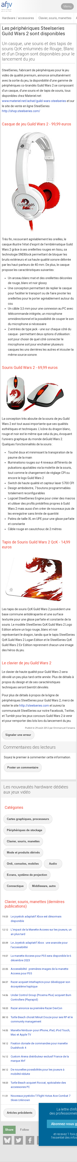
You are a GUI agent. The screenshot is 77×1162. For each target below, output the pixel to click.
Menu (67, 6)
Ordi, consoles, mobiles (23, 863)
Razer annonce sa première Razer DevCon (32, 1008)
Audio (53, 863)
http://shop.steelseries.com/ (21, 111)
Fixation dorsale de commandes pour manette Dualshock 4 (35, 1045)
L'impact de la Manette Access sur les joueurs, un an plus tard (37, 932)
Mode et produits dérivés (23, 852)
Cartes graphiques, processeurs (28, 819)
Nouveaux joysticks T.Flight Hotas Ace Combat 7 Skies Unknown (36, 1098)
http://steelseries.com (34, 705)
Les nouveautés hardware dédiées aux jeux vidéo (35, 789)
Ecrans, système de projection (27, 874)
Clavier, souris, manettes (23, 841)
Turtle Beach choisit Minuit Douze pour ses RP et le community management (37, 1019)
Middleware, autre (44, 886)
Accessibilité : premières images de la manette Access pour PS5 (35, 971)
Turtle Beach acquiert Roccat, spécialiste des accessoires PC (34, 1085)
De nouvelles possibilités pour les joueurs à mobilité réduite (33, 1072)
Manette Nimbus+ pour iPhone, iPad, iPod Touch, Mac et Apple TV (36, 1032)
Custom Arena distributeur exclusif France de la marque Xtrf (35, 1059)
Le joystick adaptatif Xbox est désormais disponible (31, 919)
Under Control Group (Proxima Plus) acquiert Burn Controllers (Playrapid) (36, 997)
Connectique (15, 886)
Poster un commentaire (22, 767)
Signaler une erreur (18, 734)
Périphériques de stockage (24, 830)
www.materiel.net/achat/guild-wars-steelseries (34, 101)
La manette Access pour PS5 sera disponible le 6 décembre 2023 (36, 958)
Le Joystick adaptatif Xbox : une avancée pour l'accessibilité (35, 945)
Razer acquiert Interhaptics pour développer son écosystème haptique (36, 984)
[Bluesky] (7, 1140)
